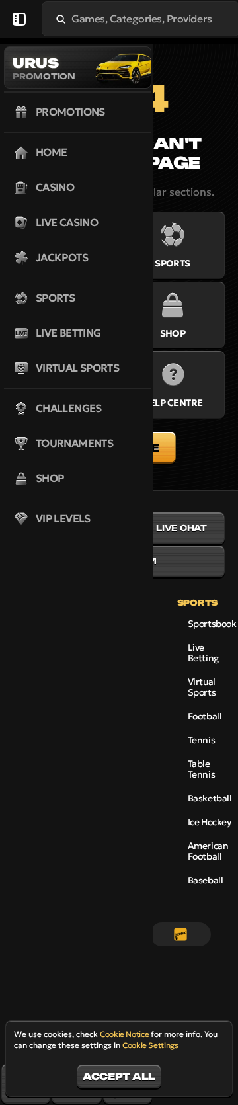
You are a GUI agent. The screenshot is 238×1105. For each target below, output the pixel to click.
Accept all (119, 1076)
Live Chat (181, 528)
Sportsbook (212, 624)
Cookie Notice (124, 1034)
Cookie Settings (150, 1045)
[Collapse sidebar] (18, 18)
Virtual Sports (202, 687)
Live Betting (203, 652)
